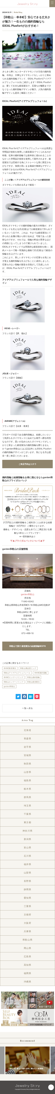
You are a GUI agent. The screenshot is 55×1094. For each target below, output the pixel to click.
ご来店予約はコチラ (27, 464)
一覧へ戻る (27, 708)
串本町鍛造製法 (10, 668)
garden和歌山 (27, 594)
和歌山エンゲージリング (13, 682)
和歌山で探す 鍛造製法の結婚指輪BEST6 (27, 646)
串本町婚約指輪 (40, 673)
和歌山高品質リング (28, 668)
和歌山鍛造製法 (33, 682)
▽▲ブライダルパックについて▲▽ (27, 540)
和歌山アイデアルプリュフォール (17, 673)
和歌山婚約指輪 (33, 677)
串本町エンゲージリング (13, 677)
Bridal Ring (18, 12)
